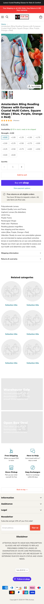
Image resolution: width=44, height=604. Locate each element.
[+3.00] (38, 146)
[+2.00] (5, 146)
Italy (21, 570)
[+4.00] (30, 152)
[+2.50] (22, 146)
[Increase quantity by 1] (22, 167)
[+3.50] (13, 152)
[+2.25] (13, 146)
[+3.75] (22, 152)
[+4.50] (38, 152)
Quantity (4, 162)
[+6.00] (13, 158)
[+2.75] (30, 146)
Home (3, 24)
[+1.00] (13, 140)
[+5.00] (5, 158)
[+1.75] (38, 140)
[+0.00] (5, 140)
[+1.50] (30, 140)
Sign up (35, 527)
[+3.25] (5, 152)
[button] (5, 95)
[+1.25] (22, 140)
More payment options (22, 188)
